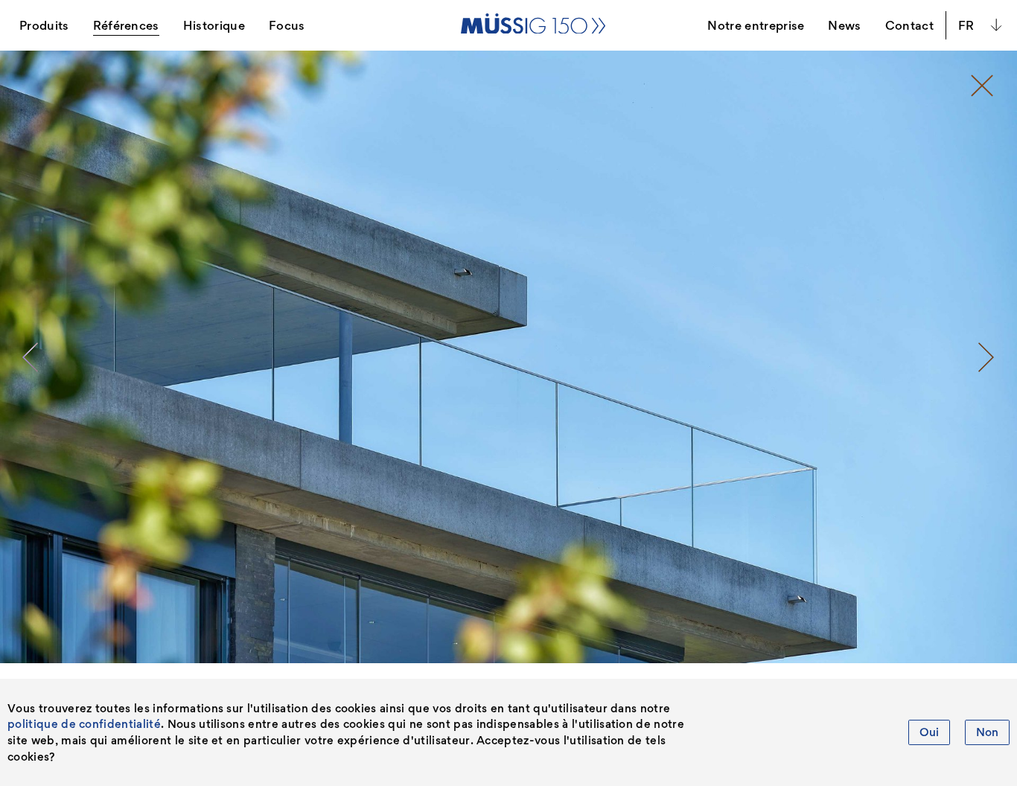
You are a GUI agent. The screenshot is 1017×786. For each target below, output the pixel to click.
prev (30, 357)
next (986, 357)
